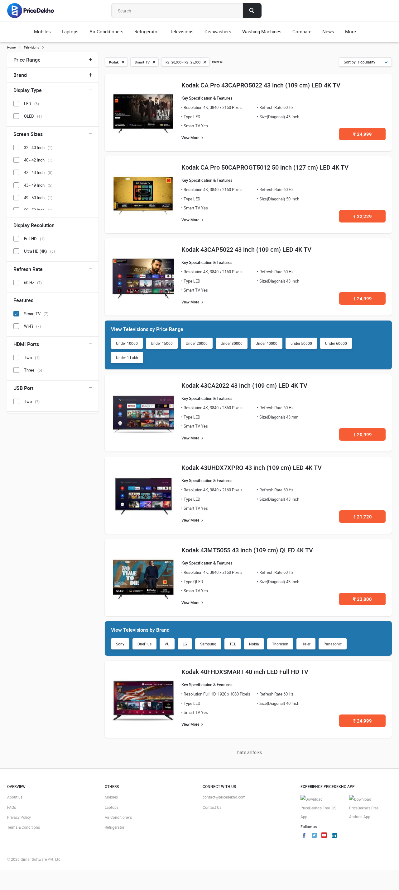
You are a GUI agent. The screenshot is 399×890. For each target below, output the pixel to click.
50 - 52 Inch (38, 210)
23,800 (362, 599)
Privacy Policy (19, 817)
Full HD (34, 238)
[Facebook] (304, 836)
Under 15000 (162, 343)
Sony (120, 643)
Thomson (280, 643)
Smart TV (36, 313)
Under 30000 (232, 343)
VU (167, 643)
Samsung (208, 643)
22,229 (362, 216)
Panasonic (333, 643)
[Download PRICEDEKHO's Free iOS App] (321, 808)
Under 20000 (197, 343)
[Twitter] (314, 836)
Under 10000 (127, 343)
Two (32, 357)
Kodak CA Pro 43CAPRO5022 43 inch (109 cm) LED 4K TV (260, 85)
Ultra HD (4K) (39, 251)
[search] (252, 10)
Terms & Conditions (23, 827)
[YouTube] (324, 836)
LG (185, 643)
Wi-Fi (32, 326)
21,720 (362, 516)
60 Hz (33, 282)
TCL (232, 643)
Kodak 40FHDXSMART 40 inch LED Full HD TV (244, 672)
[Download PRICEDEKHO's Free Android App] (370, 808)
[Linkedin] (334, 836)
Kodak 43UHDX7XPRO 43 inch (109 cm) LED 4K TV (251, 467)
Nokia (254, 643)
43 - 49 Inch (38, 185)
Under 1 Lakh (127, 357)
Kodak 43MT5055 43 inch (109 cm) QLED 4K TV (247, 550)
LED (31, 103)
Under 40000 (266, 343)
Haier (305, 643)
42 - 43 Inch (38, 172)
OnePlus (144, 643)
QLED (33, 116)
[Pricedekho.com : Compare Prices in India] (34, 10)
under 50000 (301, 343)
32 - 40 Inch (38, 147)
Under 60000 (336, 343)
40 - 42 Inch (38, 160)
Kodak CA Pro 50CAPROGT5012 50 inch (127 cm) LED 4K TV (265, 167)
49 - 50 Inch (38, 197)
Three (33, 370)
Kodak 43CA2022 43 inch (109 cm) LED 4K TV (244, 385)
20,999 (362, 434)
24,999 (362, 134)
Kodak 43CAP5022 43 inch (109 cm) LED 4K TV (246, 249)
